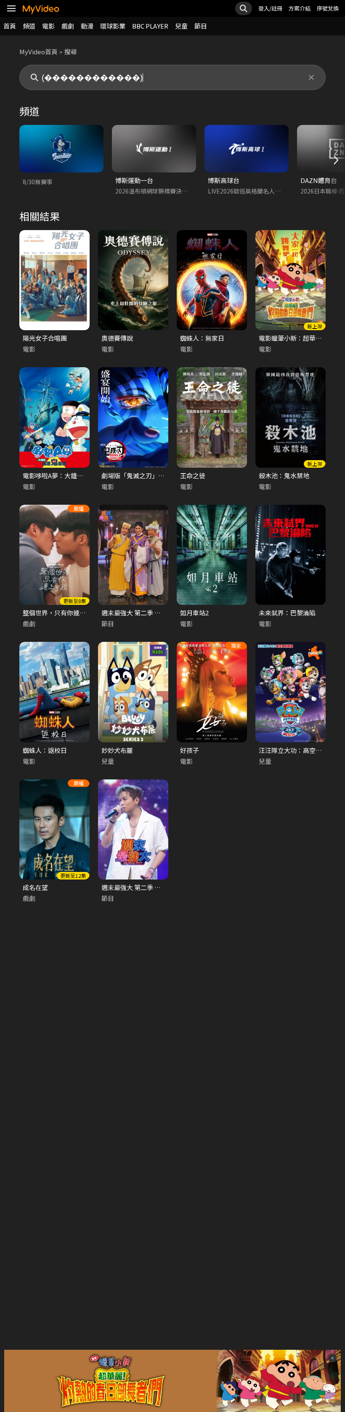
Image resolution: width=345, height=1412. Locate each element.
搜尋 (70, 51)
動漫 (87, 25)
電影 (48, 25)
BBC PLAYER (150, 25)
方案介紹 (299, 8)
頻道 (29, 25)
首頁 (9, 25)
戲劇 (67, 25)
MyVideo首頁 (38, 51)
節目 (200, 25)
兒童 (181, 25)
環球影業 (112, 25)
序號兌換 (328, 8)
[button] (335, 160)
